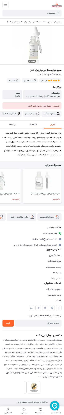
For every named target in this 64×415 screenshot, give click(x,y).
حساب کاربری (55, 255)
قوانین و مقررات (54, 289)
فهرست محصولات (42, 22)
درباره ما (57, 272)
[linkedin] (31, 308)
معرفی (52, 124)
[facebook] (59, 308)
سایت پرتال (21, 402)
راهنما (58, 300)
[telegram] (38, 308)
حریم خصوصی (55, 294)
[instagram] (52, 308)
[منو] (5, 5)
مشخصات (33, 124)
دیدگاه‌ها (12, 124)
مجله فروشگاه (55, 261)
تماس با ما (56, 278)
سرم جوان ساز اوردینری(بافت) (19, 22)
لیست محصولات (54, 266)
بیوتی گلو (58, 22)
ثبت (8, 323)
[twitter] (45, 308)
